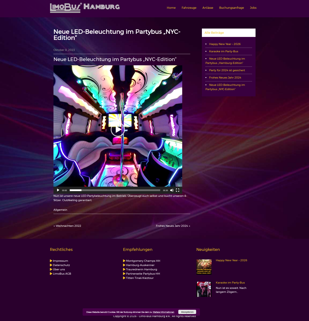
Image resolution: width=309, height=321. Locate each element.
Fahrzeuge (189, 7)
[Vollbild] (177, 190)
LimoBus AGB (61, 273)
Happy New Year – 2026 (225, 44)
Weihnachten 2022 (67, 226)
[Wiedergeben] (58, 190)
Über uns (58, 269)
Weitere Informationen (163, 312)
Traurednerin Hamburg (141, 269)
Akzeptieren (187, 312)
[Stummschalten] (172, 190)
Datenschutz (61, 265)
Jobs (253, 7)
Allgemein (60, 209)
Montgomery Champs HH (142, 260)
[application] (117, 129)
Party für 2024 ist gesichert (227, 70)
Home (171, 7)
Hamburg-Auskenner (139, 265)
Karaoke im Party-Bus (223, 51)
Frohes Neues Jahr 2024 (173, 226)
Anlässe (207, 7)
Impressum (60, 260)
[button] (118, 129)
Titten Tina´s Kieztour (139, 278)
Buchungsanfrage (231, 7)
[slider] (115, 190)
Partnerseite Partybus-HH (142, 273)
